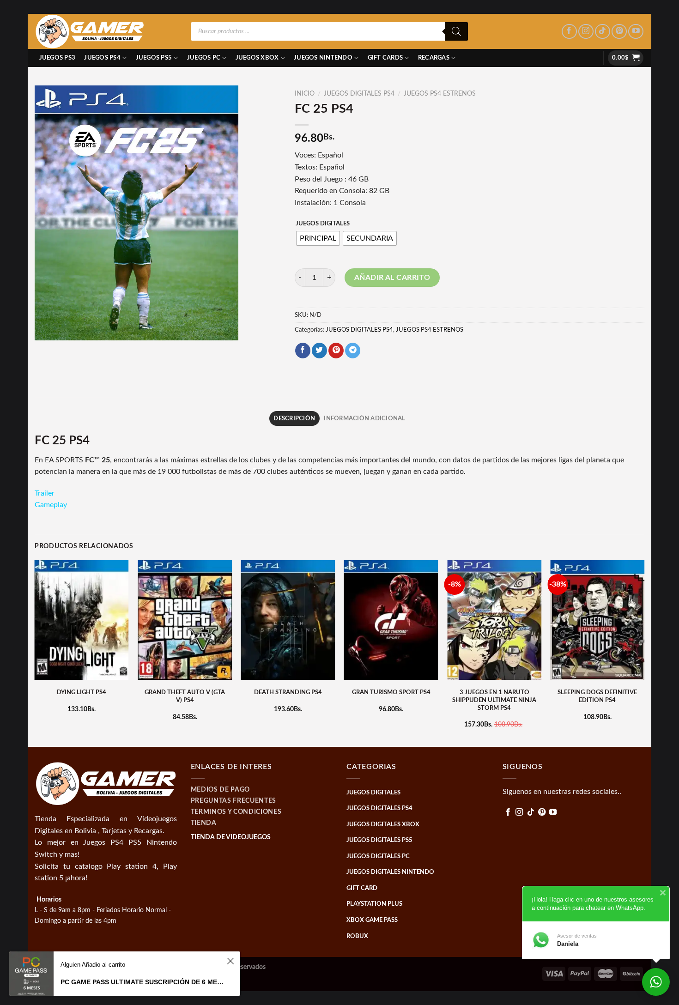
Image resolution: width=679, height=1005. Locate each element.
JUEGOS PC (203, 58)
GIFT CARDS (385, 58)
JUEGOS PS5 (154, 58)
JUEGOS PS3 (57, 58)
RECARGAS (433, 58)
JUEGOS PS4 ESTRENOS (440, 94)
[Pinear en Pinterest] (336, 350)
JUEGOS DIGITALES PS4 (359, 94)
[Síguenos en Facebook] (569, 31)
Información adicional (364, 418)
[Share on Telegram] (352, 350)
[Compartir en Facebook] (302, 350)
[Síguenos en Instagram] (586, 31)
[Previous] (35, 652)
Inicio (305, 94)
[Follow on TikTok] (602, 31)
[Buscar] (456, 31)
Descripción (294, 418)
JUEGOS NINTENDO (323, 58)
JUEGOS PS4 (102, 58)
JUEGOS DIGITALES (323, 224)
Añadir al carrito (392, 277)
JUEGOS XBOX (257, 58)
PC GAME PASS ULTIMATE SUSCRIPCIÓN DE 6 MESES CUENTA (142, 982)
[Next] (644, 652)
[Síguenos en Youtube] (635, 31)
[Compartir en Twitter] (319, 350)
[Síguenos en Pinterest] (619, 31)
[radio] (318, 238)
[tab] (294, 418)
